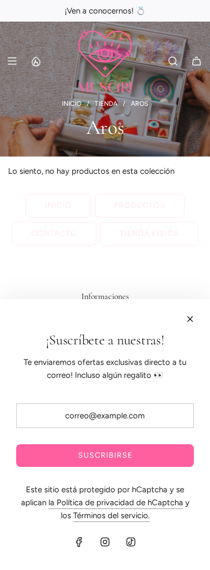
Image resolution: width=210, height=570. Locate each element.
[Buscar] (173, 61)
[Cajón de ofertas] (35, 61)
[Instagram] (105, 542)
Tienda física (149, 233)
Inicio (58, 205)
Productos (139, 205)
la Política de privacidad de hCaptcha (115, 502)
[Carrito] (196, 61)
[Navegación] (12, 61)
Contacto (54, 233)
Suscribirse (105, 455)
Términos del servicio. (111, 515)
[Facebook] (79, 542)
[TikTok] (131, 542)
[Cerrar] (190, 319)
